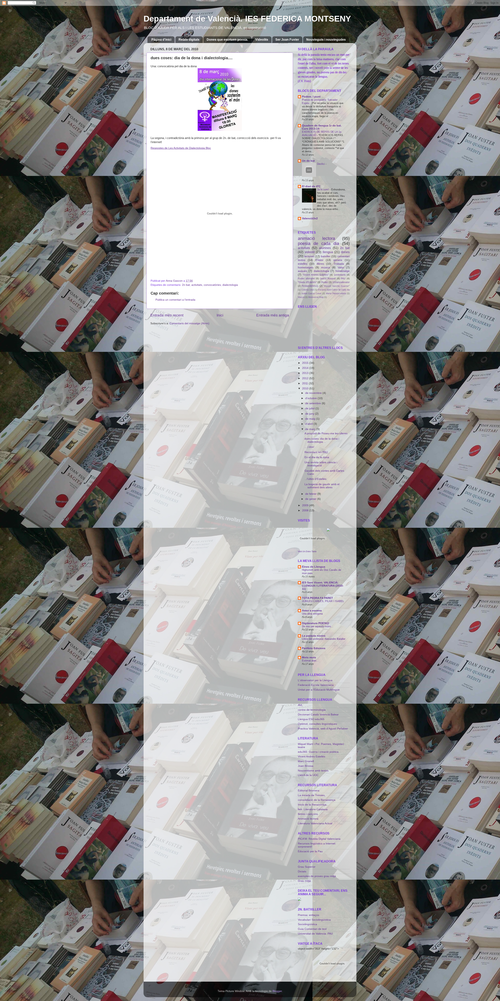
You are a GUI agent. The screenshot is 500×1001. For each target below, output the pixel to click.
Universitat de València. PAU (315, 933)
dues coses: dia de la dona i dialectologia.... (321, 440)
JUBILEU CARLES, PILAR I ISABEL (323, 601)
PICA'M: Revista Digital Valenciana (319, 838)
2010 (305, 388)
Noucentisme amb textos (313, 770)
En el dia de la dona (316, 457)
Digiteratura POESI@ (315, 623)
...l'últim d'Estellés (315, 479)
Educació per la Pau (310, 851)
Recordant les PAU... (317, 452)
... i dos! (309, 446)
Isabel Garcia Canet (311, 293)
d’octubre (311, 398)
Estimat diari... (310, 660)
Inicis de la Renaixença (312, 804)
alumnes (325, 248)
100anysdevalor (341, 282)
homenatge (343, 271)
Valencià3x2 (310, 218)
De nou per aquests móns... (317, 626)
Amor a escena (312, 610)
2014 (305, 368)
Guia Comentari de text (312, 929)
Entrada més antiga (272, 315)
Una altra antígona (312, 613)
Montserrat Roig (315, 297)
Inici (220, 315)
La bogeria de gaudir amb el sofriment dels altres (321, 486)
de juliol (310, 408)
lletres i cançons (308, 814)
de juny (310, 413)
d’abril (309, 423)
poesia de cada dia (318, 243)
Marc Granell (306, 761)
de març (310, 429)
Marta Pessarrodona (336, 293)
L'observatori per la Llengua (315, 680)
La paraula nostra (313, 635)
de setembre (313, 403)
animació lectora (316, 238)
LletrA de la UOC (308, 775)
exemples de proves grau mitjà (317, 876)
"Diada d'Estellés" (307, 282)
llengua (328, 252)
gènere (337, 260)
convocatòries (212, 284)
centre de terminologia (312, 709)
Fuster (324, 282)
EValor (319, 260)
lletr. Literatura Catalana (313, 809)
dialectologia (230, 284)
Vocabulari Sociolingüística (314, 919)
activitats (196, 284)
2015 (305, 362)
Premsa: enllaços (308, 915)
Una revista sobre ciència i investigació (320, 464)
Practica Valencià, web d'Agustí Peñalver (323, 728)
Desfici (321, 163)
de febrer (311, 493)
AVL (300, 705)
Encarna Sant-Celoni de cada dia (334, 290)
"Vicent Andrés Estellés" (316, 274)
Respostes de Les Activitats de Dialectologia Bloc (181, 148)
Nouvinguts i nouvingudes (326, 39)
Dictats (302, 871)
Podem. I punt (311, 96)
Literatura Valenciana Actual (315, 823)
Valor (341, 267)
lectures (309, 256)
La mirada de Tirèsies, (311, 795)
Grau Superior (306, 866)
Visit (307, 551)
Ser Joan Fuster (287, 39)
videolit (310, 252)
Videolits (261, 39)
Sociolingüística (307, 924)
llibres (320, 263)
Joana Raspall (328, 278)
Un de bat (308, 160)
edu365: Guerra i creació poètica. (318, 751)
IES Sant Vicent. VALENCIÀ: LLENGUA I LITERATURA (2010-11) (323, 585)
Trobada (339, 263)
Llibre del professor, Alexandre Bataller (323, 638)
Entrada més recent (166, 315)
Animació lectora (308, 818)
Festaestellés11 (310, 286)
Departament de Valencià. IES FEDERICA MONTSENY (247, 18)
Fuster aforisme (306, 278)
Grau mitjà (304, 880)
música (325, 267)
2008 (305, 510)
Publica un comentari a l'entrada (175, 299)
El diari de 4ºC (311, 186)
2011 (305, 383)
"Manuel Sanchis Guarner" (336, 286)
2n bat (186, 284)
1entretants (340, 274)
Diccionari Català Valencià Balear (318, 714)
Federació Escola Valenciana (316, 685)
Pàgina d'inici (161, 39)
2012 (305, 378)
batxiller (325, 256)
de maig (310, 418)
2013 (305, 373)
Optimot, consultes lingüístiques (317, 723)
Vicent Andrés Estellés (311, 756)
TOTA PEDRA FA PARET (317, 598)
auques (302, 271)
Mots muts (309, 657)
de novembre (313, 393)
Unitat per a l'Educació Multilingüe (319, 689)
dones (345, 252)
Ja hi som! (323, 189)
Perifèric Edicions (313, 648)
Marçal (301, 297)
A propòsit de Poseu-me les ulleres (325, 433)
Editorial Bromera (308, 790)
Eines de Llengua (313, 566)
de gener (311, 498)
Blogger (277, 991)
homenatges (305, 267)
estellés (302, 263)
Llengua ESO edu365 (311, 719)
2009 (305, 505)
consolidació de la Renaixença (316, 799)
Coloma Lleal (307, 290)
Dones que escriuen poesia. (227, 39)
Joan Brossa (305, 765)
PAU (343, 278)
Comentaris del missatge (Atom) (189, 323)
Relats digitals (189, 39)
